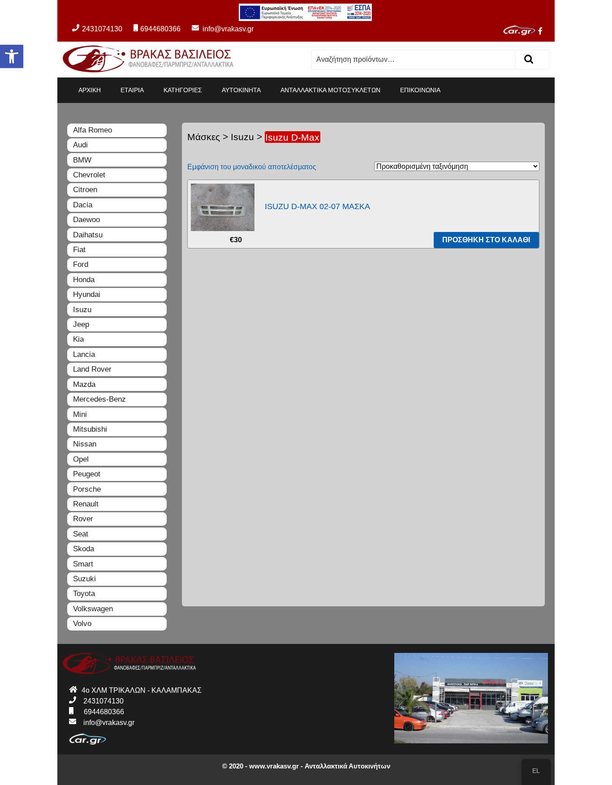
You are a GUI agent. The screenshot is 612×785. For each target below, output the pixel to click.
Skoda (83, 549)
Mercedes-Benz (99, 399)
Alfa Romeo (92, 130)
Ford (80, 264)
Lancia (84, 354)
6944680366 (160, 29)
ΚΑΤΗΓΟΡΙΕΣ (183, 90)
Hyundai (86, 294)
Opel (81, 459)
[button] (11, 56)
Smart (83, 564)
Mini (80, 414)
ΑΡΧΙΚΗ (89, 90)
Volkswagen (93, 609)
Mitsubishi (90, 429)
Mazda (84, 384)
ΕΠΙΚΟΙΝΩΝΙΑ (420, 90)
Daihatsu (88, 235)
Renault (86, 504)
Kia (78, 339)
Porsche (87, 489)
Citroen (85, 189)
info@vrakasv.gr (218, 29)
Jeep (81, 324)
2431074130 (102, 29)
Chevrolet (89, 175)
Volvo (82, 623)
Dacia (82, 205)
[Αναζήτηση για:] (414, 59)
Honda (84, 279)
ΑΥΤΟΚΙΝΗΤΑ (241, 90)
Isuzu (242, 137)
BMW (82, 160)
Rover (83, 519)
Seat (80, 534)
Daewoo (86, 219)
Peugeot (86, 474)
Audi (80, 145)
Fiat (79, 249)
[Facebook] (544, 32)
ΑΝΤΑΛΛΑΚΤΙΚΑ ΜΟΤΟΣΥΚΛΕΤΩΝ (330, 90)
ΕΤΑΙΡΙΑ (132, 90)
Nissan (84, 444)
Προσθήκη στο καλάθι (486, 240)
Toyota (84, 593)
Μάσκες (203, 137)
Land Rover (92, 369)
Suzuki (84, 579)
